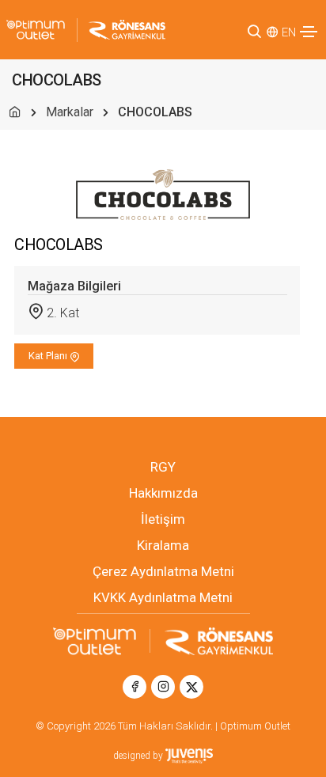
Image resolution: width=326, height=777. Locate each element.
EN (289, 32)
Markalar (69, 111)
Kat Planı (49, 356)
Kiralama (163, 545)
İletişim (163, 519)
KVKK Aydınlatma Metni (163, 597)
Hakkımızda (163, 493)
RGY (163, 467)
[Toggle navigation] (308, 31)
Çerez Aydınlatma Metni (163, 571)
